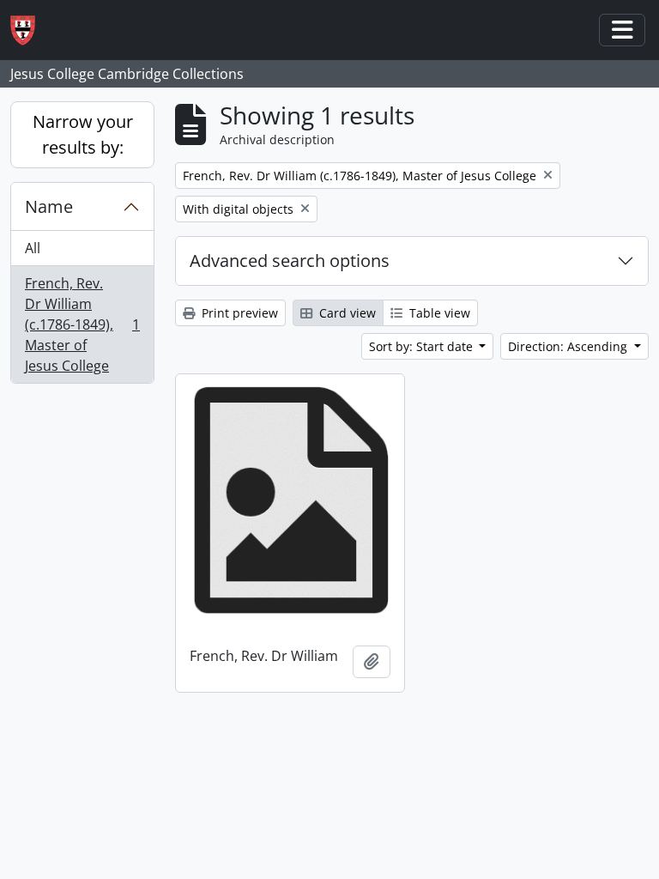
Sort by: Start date (422, 346)
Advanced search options (290, 260)
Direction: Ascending (569, 346)
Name (49, 206)
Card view (346, 313)
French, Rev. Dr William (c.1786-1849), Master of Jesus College (82, 324)
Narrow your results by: (83, 134)
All (32, 248)
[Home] (29, 30)
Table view (438, 313)
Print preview (238, 313)
